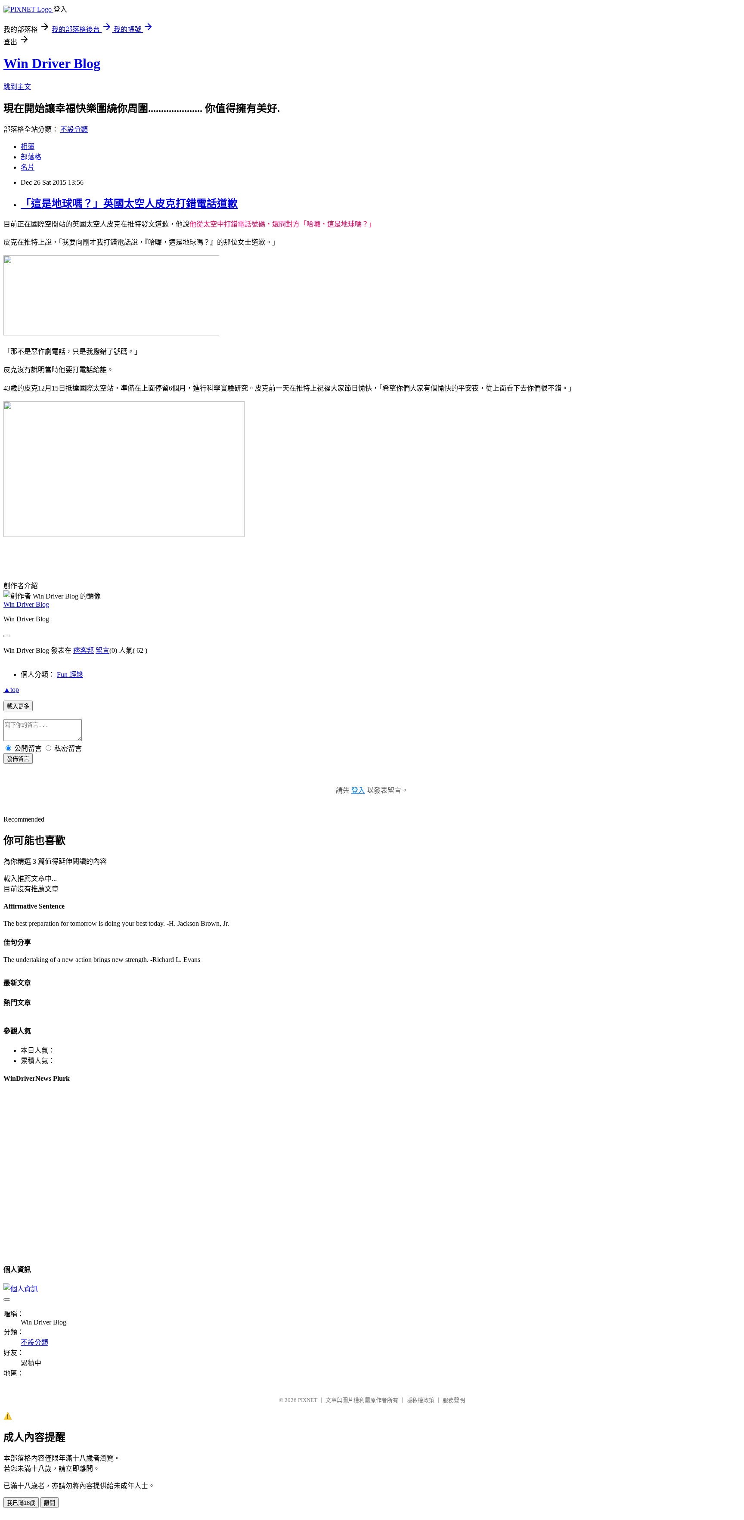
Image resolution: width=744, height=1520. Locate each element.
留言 (102, 650)
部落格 (31, 157)
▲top (11, 689)
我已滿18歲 (21, 1503)
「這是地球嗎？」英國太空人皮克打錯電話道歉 (129, 203)
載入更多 (18, 706)
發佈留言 (18, 759)
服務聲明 (454, 1400)
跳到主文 (17, 86)
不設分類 (74, 129)
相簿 (27, 146)
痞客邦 (83, 650)
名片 (27, 167)
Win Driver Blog (51, 63)
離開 (49, 1503)
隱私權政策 (420, 1400)
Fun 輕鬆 (70, 674)
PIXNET (307, 1400)
